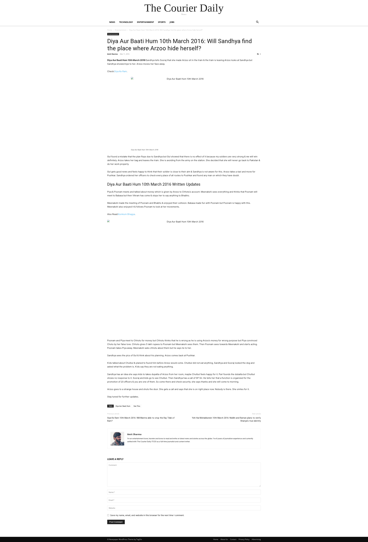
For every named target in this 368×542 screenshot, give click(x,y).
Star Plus (137, 406)
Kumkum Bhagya (126, 214)
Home (109, 30)
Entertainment (145, 22)
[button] (257, 22)
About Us (224, 539)
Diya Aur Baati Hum (123, 406)
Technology (126, 22)
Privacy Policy (244, 539)
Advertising (256, 539)
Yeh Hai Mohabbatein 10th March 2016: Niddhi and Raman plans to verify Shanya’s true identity (226, 419)
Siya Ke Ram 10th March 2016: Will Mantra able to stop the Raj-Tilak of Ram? (141, 419)
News (112, 22)
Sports (162, 22)
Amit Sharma (112, 54)
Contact (233, 539)
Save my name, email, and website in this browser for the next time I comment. (147, 515)
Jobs (172, 22)
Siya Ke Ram (120, 71)
